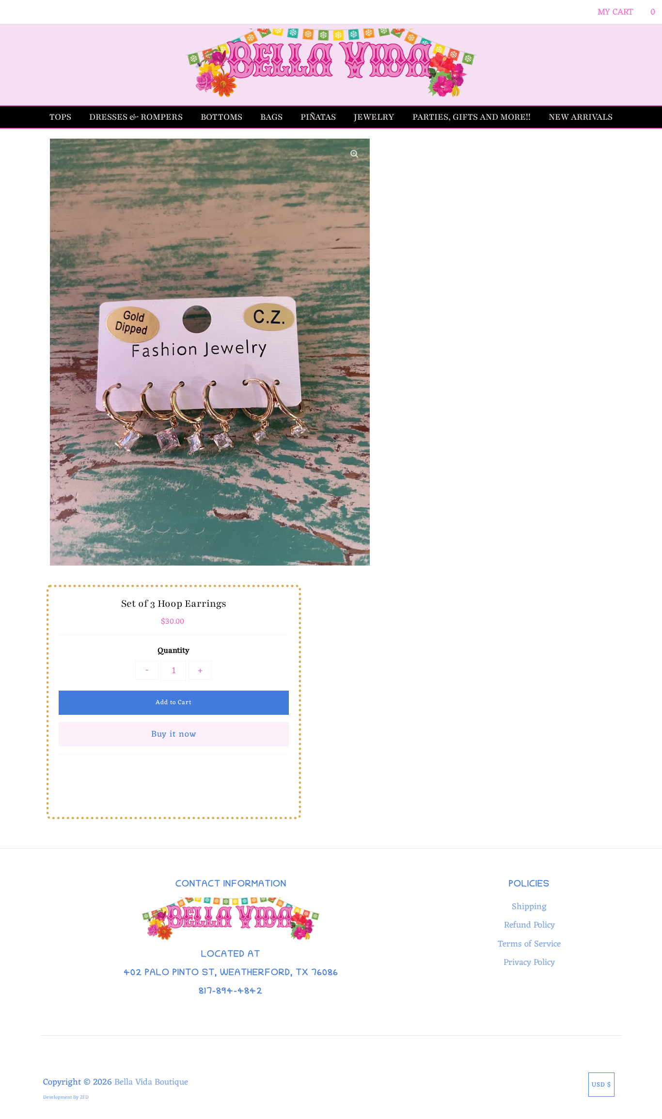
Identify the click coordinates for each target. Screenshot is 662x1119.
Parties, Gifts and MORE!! (471, 117)
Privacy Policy (529, 962)
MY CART (626, 12)
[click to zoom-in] (354, 154)
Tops (60, 117)
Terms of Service (529, 944)
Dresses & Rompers (136, 117)
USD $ (601, 1084)
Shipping (529, 906)
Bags (271, 117)
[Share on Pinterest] (194, 776)
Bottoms (221, 117)
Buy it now (173, 734)
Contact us (171, 799)
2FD (84, 1097)
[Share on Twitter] (171, 776)
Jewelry (374, 117)
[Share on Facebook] (151, 776)
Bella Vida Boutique (151, 1082)
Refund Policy (529, 925)
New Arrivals (581, 117)
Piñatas (318, 117)
